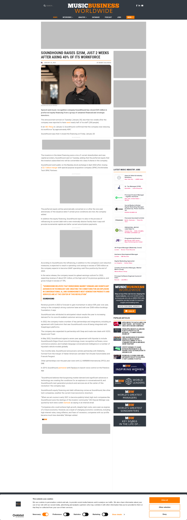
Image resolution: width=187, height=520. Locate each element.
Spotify (127, 200)
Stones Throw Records (128, 249)
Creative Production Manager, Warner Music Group (127, 268)
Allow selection (164, 507)
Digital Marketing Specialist (124, 261)
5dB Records (125, 256)
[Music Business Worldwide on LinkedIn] (140, 5)
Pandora (74, 368)
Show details (117, 514)
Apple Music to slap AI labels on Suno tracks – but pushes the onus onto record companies (134, 324)
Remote (116, 280)
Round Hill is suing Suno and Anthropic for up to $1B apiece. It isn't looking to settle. (133, 357)
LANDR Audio (139, 179)
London (116, 249)
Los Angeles (118, 263)
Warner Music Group (120, 271)
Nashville (127, 188)
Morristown (128, 240)
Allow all (164, 500)
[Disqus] (76, 462)
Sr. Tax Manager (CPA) (133, 186)
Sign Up (131, 311)
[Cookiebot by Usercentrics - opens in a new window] (18, 515)
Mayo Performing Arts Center (134, 242)
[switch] (66, 514)
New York (127, 198)
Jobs (119, 17)
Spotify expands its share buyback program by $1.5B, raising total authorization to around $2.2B (133, 349)
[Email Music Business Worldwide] (142, 5)
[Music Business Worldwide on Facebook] (137, 5)
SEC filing (49, 127)
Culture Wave (128, 263)
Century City (128, 231)
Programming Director (133, 238)
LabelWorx (124, 280)
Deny (165, 514)
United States (135, 198)
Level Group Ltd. (138, 188)
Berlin (126, 220)
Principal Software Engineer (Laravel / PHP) (128, 277)
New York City (129, 179)
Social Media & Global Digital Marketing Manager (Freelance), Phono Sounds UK (134, 207)
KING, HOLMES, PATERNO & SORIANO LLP (134, 231)
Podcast (108, 17)
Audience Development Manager (126, 254)
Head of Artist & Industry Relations (133, 176)
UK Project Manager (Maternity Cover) (128, 247)
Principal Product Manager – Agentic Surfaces (134, 195)
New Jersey (136, 240)
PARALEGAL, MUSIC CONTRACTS (132, 228)
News (55, 17)
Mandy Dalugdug (105, 63)
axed (68, 122)
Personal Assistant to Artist (134, 218)
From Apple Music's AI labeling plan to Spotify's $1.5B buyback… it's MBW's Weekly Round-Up (133, 331)
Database (96, 17)
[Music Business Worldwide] (93, 8)
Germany (132, 220)
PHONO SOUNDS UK (131, 212)
